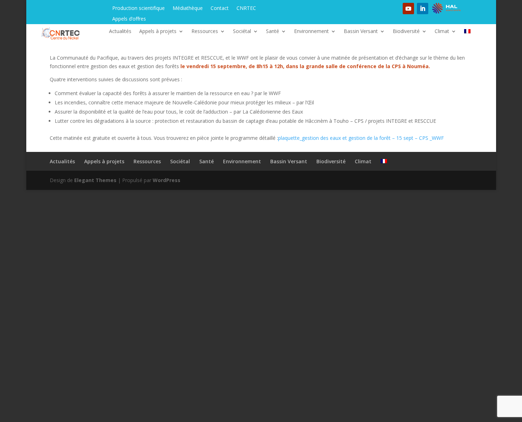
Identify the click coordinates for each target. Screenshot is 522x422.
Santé (272, 31)
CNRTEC (246, 8)
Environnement (311, 31)
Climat (442, 31)
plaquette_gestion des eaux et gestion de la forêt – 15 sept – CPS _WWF (361, 138)
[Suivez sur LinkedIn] (422, 8)
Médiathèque (188, 8)
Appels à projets (157, 31)
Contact (220, 8)
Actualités (120, 31)
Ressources (204, 31)
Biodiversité (406, 31)
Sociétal (242, 31)
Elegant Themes (95, 180)
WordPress (166, 180)
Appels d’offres (129, 19)
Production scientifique (138, 8)
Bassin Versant (361, 31)
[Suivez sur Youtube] (408, 8)
